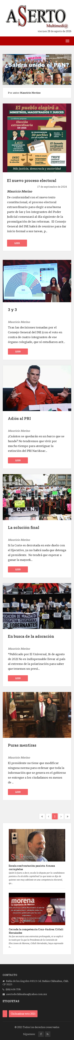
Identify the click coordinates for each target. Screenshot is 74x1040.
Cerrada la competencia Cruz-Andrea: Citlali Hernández (36, 931)
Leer (17, 243)
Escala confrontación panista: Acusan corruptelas (32, 867)
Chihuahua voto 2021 (23, 1013)
